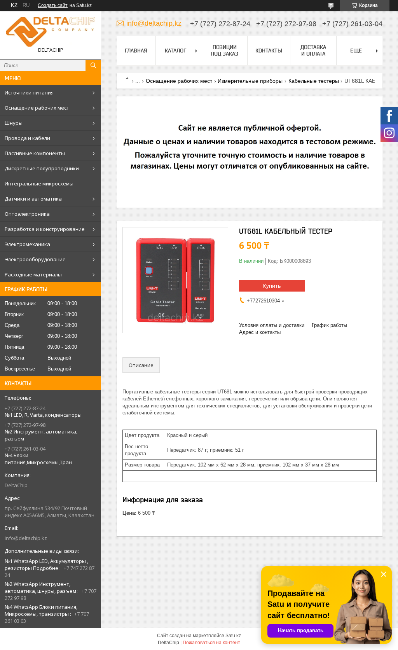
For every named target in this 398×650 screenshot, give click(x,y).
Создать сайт (53, 5)
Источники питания (29, 92)
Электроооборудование (35, 259)
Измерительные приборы (250, 81)
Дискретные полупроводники (42, 168)
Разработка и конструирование (45, 228)
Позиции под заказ (224, 50)
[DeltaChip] (50, 32)
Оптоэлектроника (27, 213)
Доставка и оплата (313, 50)
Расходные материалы (33, 274)
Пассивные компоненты (35, 153)
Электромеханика (27, 244)
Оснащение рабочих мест (37, 107)
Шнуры (14, 122)
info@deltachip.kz (26, 538)
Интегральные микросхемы (39, 183)
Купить (272, 285)
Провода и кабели (27, 138)
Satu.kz (233, 635)
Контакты (268, 50)
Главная (136, 50)
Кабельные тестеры (313, 81)
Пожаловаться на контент (211, 642)
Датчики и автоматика (33, 198)
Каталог (175, 50)
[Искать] (93, 65)
